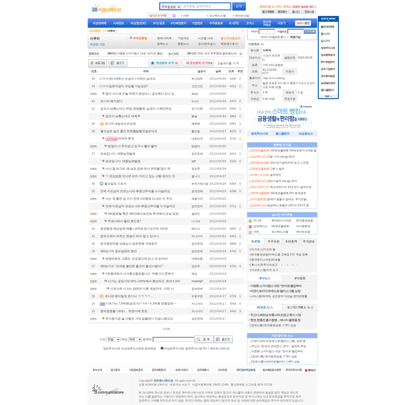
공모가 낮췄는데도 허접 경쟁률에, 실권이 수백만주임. (136, 108)
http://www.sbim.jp (274, 78)
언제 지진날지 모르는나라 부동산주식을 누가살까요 (135, 191)
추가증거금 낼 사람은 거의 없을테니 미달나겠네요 (139, 318)
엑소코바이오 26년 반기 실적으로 (290, 187)
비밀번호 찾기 (277, 37)
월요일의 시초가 (115, 183)
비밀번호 (282, 31)
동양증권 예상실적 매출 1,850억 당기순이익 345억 (134, 228)
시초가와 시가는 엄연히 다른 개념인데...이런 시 (142, 288)
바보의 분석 (126, 138)
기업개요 (183, 38)
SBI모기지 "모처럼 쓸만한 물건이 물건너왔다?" (131, 266)
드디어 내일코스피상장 (120, 123)
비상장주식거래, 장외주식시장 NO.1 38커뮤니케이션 (196, 348)
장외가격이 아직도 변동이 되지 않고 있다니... (130, 236)
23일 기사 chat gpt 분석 (281, 156)
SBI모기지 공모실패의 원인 (118, 251)
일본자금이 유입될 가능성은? (128, 86)
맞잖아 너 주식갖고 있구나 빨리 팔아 (132, 146)
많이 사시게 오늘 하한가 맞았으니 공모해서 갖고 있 (139, 93)
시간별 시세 (205, 38)
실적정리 (275, 174)
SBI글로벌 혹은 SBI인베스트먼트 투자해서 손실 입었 (143, 213)
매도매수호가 (229, 43)
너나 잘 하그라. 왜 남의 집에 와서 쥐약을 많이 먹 (137, 168)
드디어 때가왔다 (111, 101)
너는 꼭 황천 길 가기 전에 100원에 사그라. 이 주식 (138, 198)
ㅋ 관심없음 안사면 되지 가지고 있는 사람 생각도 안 (140, 176)
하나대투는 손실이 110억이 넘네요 (132, 78)
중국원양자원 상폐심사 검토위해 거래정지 (128, 243)
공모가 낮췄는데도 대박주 (122, 116)
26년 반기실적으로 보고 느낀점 (289, 162)
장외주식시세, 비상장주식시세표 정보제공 (129, 348)
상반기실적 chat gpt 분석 (282, 181)
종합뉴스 (183, 43)
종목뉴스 (162, 43)
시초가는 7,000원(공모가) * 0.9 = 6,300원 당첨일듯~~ (141, 303)
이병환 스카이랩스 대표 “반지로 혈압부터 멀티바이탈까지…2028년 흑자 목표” (158, 53)
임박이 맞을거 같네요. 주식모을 (287, 199)
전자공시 (210, 43)
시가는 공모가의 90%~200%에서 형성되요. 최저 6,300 (144, 281)
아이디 (254, 31)
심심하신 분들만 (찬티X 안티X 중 (288, 205)
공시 (201, 43)
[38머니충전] (303, 22)
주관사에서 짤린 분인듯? (124, 221)
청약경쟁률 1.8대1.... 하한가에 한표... (125, 311)
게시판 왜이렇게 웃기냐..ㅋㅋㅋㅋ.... (129, 296)
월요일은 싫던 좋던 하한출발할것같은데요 (128, 131)
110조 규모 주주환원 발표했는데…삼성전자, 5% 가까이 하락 (227, 53)
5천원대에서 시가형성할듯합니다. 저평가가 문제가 (139, 273)
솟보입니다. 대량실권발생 (117, 153)
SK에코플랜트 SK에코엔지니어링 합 (293, 150)
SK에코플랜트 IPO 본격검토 (288, 193)
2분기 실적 (277, 168)
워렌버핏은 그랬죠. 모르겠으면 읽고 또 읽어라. (136, 258)
